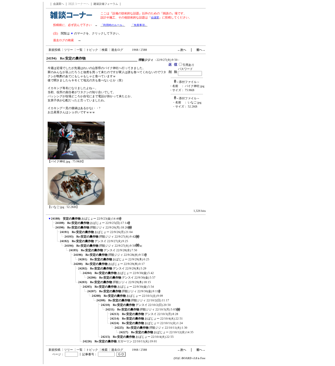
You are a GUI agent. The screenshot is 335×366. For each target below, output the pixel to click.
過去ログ (117, 49)
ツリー (68, 49)
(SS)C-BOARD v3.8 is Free (189, 358)
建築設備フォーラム (105, 3)
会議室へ (58, 3)
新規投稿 (54, 49)
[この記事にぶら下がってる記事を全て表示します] (53, 224)
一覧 (79, 49)
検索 (105, 49)
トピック (92, 49)
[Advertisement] (21, 70)
